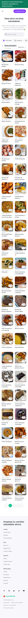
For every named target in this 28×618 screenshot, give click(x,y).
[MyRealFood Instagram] (9, 591)
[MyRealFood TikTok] (19, 591)
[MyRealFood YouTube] (24, 591)
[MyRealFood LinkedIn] (14, 591)
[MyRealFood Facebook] (4, 591)
